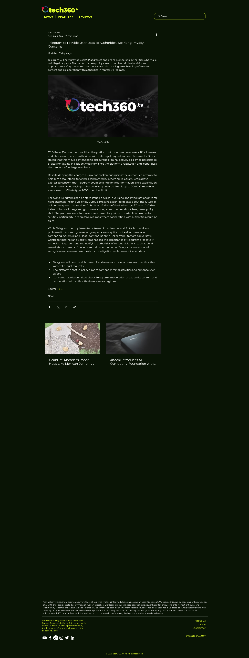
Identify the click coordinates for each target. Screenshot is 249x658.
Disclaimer (199, 627)
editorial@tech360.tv (53, 613)
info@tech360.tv (196, 635)
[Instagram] (61, 637)
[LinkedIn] (72, 637)
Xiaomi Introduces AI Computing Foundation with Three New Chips (132, 362)
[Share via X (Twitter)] (57, 307)
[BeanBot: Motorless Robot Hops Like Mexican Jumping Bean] (72, 338)
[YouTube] (44, 637)
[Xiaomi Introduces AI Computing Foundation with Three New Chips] (133, 338)
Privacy (201, 624)
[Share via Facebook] (49, 307)
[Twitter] (66, 637)
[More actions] (156, 34)
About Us (200, 620)
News (51, 296)
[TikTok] (55, 637)
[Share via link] (74, 307)
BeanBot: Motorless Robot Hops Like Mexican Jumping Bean (70, 362)
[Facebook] (50, 637)
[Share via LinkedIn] (66, 307)
